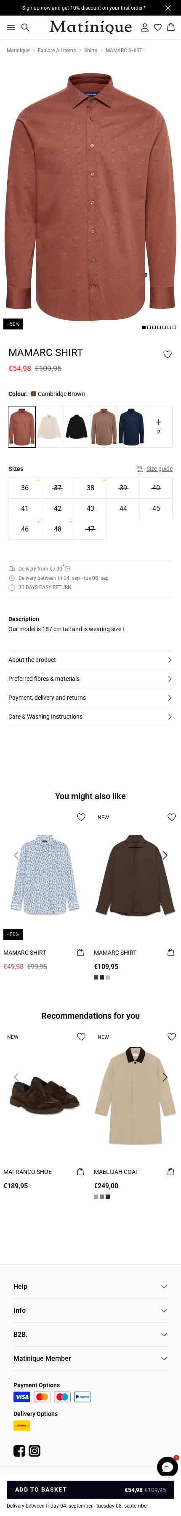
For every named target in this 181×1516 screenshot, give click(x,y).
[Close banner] (168, 8)
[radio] (24, 488)
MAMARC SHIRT (124, 50)
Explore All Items (57, 50)
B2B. (20, 1334)
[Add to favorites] (167, 354)
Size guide (159, 468)
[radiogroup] (90, 509)
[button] (90, 659)
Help (20, 1286)
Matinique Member (42, 1358)
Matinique (18, 50)
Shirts (90, 50)
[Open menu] (9, 27)
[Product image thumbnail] (144, 327)
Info (19, 1310)
